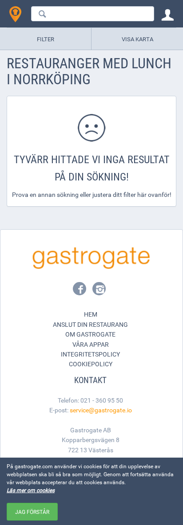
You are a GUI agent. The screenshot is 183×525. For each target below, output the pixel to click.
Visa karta (137, 39)
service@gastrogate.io (101, 410)
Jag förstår (32, 511)
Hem (90, 314)
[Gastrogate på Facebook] (80, 291)
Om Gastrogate (90, 334)
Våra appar (90, 344)
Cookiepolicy (90, 364)
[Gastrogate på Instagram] (99, 291)
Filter (45, 39)
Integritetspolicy (90, 354)
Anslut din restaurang (90, 324)
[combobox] (92, 13)
